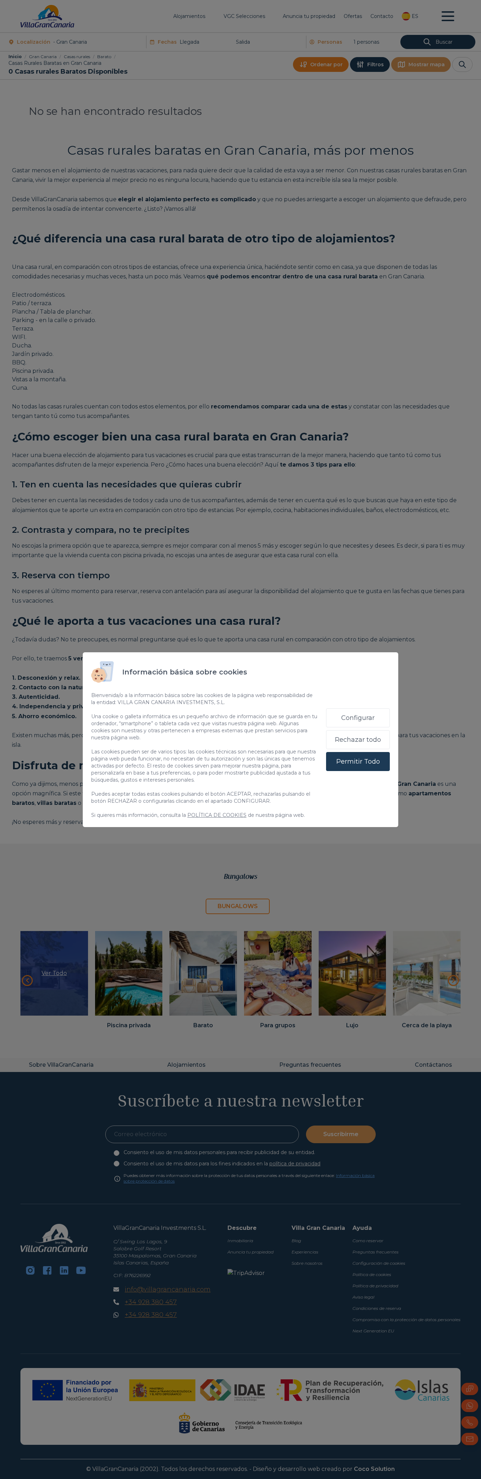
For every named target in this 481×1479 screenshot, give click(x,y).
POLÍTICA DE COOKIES (216, 815)
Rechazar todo (358, 740)
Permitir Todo (358, 761)
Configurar (358, 718)
